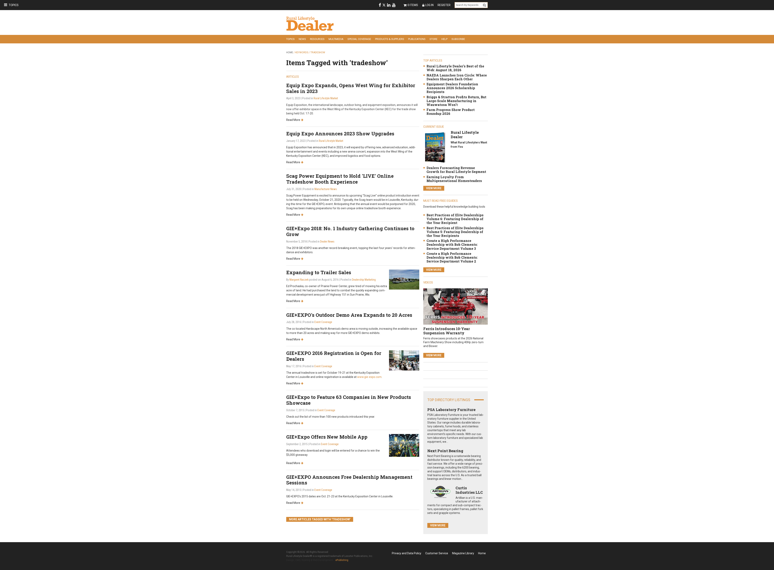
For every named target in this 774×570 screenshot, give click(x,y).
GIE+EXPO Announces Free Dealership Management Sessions (349, 480)
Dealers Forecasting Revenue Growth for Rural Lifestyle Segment (456, 170)
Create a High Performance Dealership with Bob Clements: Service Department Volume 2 (452, 257)
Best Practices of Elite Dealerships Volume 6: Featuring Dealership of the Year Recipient (455, 219)
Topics (14, 5)
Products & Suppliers (389, 39)
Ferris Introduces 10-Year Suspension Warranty (446, 331)
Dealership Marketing (364, 279)
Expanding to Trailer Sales (318, 272)
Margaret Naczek (299, 279)
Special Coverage (359, 39)
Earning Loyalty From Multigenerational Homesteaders (454, 179)
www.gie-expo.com (369, 377)
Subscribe (458, 39)
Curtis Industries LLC (469, 490)
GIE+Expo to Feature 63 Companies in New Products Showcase (348, 400)
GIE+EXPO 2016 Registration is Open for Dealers (333, 356)
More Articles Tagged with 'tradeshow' (319, 519)
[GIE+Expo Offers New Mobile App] (404, 445)
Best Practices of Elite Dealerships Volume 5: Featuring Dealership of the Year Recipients (455, 232)
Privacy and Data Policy (406, 553)
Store (433, 39)
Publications (416, 39)
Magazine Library (463, 553)
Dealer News (327, 241)
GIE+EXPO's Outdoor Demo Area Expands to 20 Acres (349, 315)
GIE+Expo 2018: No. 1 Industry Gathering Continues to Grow (350, 231)
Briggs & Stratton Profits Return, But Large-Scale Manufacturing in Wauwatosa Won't (456, 101)
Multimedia (336, 39)
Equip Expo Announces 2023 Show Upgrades (340, 133)
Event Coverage (323, 322)
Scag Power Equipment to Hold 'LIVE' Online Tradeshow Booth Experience (340, 179)
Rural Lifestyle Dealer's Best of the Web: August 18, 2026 (455, 68)
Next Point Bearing (445, 450)
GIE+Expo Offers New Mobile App (326, 437)
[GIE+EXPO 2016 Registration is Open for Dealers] (404, 360)
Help (444, 39)
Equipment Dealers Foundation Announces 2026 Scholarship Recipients (452, 88)
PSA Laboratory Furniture (451, 409)
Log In (429, 5)
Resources (317, 39)
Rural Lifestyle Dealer (465, 134)
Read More (293, 119)
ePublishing (341, 560)
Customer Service (436, 553)
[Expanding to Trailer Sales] (404, 279)
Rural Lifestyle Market (326, 98)
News (302, 39)
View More (433, 188)
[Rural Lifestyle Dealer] (435, 147)
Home (289, 52)
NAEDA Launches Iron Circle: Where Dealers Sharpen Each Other (457, 77)
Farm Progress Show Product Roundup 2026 (451, 112)
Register (444, 5)
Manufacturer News (325, 189)
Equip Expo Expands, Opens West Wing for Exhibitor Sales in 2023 (350, 88)
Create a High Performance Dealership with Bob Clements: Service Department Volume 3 (452, 244)
